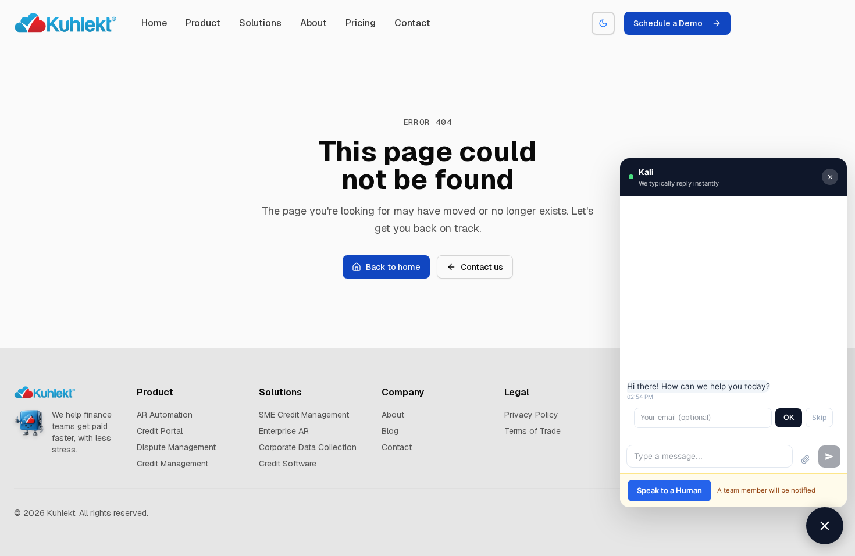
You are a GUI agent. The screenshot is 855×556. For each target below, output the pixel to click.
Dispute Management (176, 447)
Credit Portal (160, 431)
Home (154, 23)
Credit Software (287, 463)
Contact (412, 23)
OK (788, 417)
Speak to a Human (669, 490)
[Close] (830, 177)
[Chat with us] (824, 525)
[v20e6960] (66, 23)
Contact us (482, 267)
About (313, 23)
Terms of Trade (532, 431)
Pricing (360, 23)
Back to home (393, 267)
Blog (390, 431)
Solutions (260, 23)
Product (203, 23)
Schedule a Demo (668, 23)
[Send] (829, 456)
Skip (819, 417)
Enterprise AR (284, 431)
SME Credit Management (304, 414)
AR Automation (165, 414)
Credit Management (172, 463)
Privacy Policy (531, 414)
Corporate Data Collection (308, 447)
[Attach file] (805, 459)
